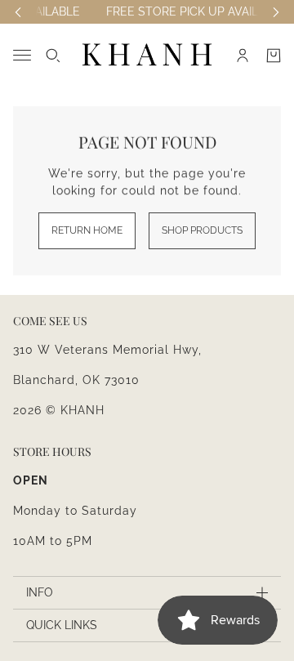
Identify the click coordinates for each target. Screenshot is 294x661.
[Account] (243, 56)
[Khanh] (147, 55)
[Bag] (274, 56)
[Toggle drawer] (22, 55)
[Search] (53, 56)
